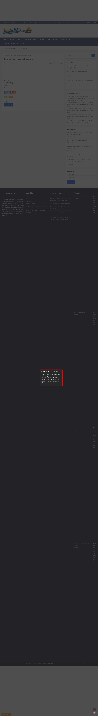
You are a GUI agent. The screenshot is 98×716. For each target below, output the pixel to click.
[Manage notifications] (94, 712)
